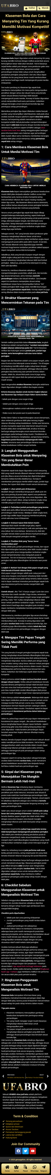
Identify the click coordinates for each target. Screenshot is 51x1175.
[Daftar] (16, 1167)
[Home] (7, 1167)
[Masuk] (25, 1167)
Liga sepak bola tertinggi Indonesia (27, 966)
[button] (47, 3)
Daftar (16, 1171)
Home (7, 1171)
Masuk (25, 1171)
